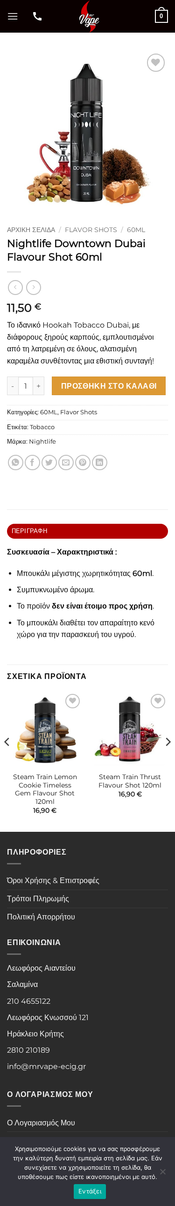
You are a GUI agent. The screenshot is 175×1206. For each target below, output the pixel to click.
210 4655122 (28, 1001)
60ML (136, 229)
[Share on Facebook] (32, 462)
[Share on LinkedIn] (99, 462)
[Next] (167, 761)
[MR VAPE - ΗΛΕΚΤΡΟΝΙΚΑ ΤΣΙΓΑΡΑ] (88, 16)
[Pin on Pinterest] (83, 462)
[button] (12, 16)
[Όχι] (162, 1174)
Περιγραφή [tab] (29, 531)
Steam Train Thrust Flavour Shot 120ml (129, 781)
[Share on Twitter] (49, 462)
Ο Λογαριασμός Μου (41, 1122)
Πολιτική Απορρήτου (41, 916)
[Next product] (15, 287)
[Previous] (7, 761)
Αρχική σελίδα (31, 229)
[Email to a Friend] (66, 462)
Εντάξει (89, 1191)
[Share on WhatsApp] (15, 462)
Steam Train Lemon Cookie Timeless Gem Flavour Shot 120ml (45, 789)
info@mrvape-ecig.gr (46, 1066)
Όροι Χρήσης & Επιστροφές (53, 880)
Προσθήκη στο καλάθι (109, 386)
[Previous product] (33, 287)
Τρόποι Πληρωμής (38, 898)
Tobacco (42, 427)
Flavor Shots (91, 229)
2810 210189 (28, 1050)
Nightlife (42, 441)
